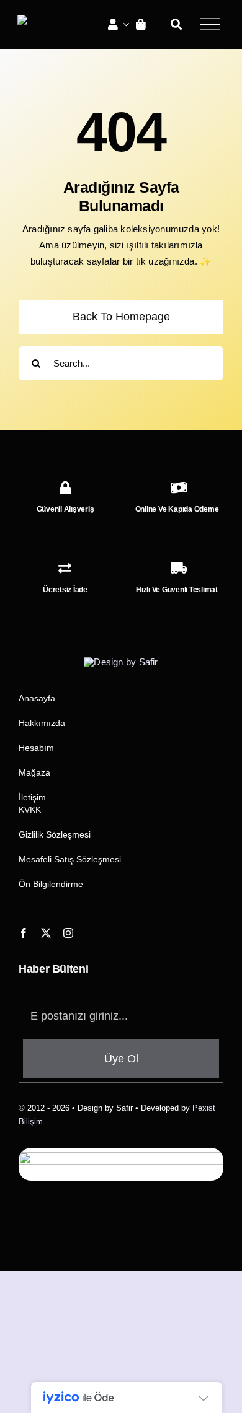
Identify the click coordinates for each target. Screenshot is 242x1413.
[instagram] (68, 933)
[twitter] (46, 933)
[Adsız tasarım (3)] (48, 19)
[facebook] (24, 933)
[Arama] (176, 24)
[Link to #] (210, 24)
